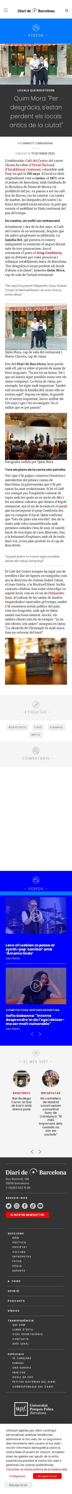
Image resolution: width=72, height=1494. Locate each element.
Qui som (18, 1325)
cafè (38, 727)
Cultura (19, 1252)
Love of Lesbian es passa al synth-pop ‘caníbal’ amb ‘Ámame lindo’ (30, 949)
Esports (18, 1270)
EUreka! (18, 1363)
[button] (6, 10)
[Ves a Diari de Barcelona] (35, 10)
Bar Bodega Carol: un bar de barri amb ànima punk (21, 1104)
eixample (56, 727)
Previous (32, 1032)
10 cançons (21, 1358)
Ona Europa (21, 1367)
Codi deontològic (27, 1334)
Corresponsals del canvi (33, 1386)
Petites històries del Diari (34, 1381)
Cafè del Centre (36, 161)
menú (63, 506)
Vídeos (14, 1310)
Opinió (13, 1291)
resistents (17, 727)
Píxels (17, 1266)
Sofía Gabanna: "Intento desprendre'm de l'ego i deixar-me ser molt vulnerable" (35, 1020)
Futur (17, 1261)
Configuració (17, 1476)
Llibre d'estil (22, 1329)
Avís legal (20, 1343)
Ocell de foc (23, 1377)
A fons (14, 1281)
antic (36, 734)
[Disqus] (36, 818)
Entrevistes (21, 1256)
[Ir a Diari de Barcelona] (36, 1171)
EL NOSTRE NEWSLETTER (27, 1215)
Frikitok (19, 1372)
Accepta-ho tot (47, 1476)
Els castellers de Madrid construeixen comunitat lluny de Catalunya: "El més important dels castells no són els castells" (50, 1116)
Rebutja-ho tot (18, 1485)
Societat (19, 1247)
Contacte (20, 1339)
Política (19, 1242)
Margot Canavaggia (38, 143)
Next (40, 1032)
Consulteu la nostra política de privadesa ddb (36, 1469)
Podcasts (16, 1301)
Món (15, 1237)
